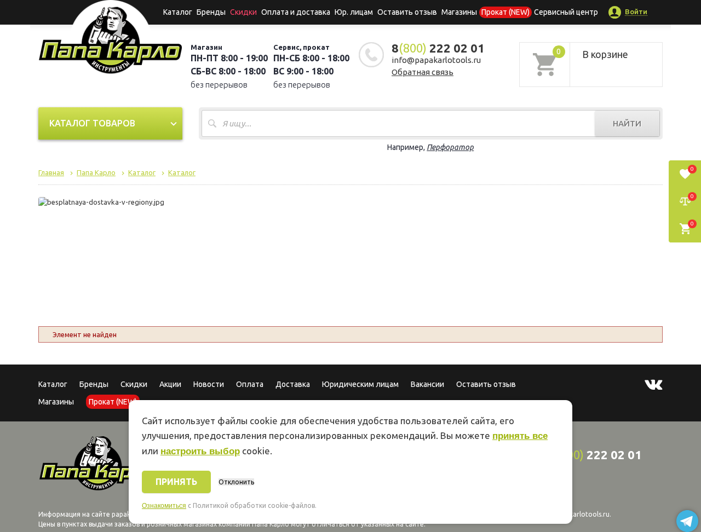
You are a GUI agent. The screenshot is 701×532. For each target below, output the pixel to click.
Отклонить (236, 481)
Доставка (292, 384)
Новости (208, 384)
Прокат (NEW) (505, 12)
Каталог (177, 12)
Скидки (133, 384)
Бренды (211, 12)
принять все (520, 436)
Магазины (56, 401)
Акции (170, 384)
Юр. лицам (354, 12)
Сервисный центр (566, 12)
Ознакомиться (164, 506)
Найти (627, 123)
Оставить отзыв (407, 12)
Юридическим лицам (360, 384)
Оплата (249, 384)
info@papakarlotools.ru (436, 60)
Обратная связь (422, 72)
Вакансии (427, 384)
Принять (176, 482)
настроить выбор (200, 451)
